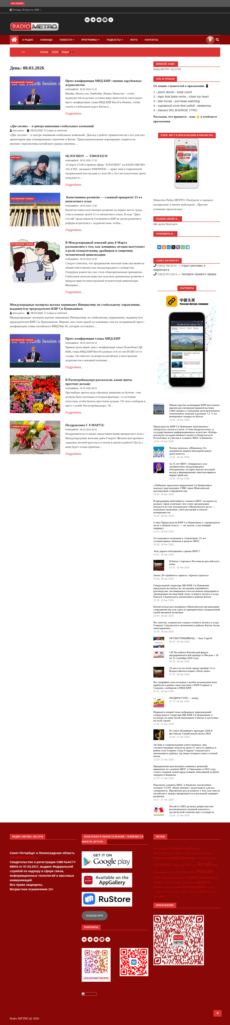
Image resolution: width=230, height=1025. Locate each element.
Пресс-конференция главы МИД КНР (92, 338)
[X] (173, 247)
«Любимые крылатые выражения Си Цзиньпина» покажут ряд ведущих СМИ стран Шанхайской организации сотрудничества (182, 488)
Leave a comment (57, 130)
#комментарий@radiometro (174, 858)
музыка (176, 887)
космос (157, 887)
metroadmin (71, 89)
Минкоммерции (160, 872)
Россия (205, 871)
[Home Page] (14, 40)
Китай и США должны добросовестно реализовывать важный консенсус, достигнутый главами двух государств (191, 809)
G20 (213, 858)
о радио (27, 39)
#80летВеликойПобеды (185, 848)
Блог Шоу (15, 157)
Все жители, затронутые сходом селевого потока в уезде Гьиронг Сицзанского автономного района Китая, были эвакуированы (186, 625)
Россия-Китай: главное (22, 82)
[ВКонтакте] (159, 247)
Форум (173, 877)
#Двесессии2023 (183, 853)
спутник (174, 891)
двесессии (203, 882)
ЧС (186, 878)
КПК (188, 864)
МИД (214, 865)
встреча (167, 882)
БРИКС (166, 864)
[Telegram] (188, 247)
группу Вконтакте (168, 224)
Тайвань (165, 878)
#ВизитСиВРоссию (163, 853)
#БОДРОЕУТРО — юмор (183, 698)
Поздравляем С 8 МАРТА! (84, 425)
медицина (167, 887)
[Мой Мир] (169, 247)
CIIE (198, 858)
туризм (202, 891)
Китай (204, 864)
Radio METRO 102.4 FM (167, 69)
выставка (176, 882)
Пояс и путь (188, 871)
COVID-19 (206, 858)
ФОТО (134, 39)
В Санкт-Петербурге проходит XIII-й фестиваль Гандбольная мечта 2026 (190, 732)
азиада (157, 882)
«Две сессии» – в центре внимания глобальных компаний (52, 126)
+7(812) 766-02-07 (166, 265)
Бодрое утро (179, 865)
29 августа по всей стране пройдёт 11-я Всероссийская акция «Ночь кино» (192, 669)
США (156, 877)
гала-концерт (188, 882)
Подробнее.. (74, 113)
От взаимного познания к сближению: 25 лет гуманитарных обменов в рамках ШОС (179, 539)
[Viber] (178, 247)
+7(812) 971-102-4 (166, 274)
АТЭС (156, 864)
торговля (193, 892)
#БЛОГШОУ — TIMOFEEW (86, 156)
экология (211, 892)
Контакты (151, 39)
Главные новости (20, 381)
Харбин (181, 878)
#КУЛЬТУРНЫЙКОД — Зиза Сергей (190, 638)
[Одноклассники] (164, 247)
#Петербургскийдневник (202, 853)
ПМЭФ (177, 872)
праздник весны (194, 887)
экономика (159, 896)
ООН (171, 872)
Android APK (94, 915)
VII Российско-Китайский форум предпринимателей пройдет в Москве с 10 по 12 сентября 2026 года (193, 655)
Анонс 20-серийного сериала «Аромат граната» (181, 575)
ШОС (193, 877)
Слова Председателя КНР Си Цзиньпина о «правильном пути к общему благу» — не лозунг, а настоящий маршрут (186, 525)
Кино (194, 865)
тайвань (183, 891)
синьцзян (211, 887)
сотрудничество (161, 891)
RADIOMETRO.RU (23, 857)
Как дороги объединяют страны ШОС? (176, 551)
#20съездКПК (161, 848)
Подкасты (114, 39)
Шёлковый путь (208, 877)
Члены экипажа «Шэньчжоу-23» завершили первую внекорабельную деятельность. (190, 451)
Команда (46, 39)
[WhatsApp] (183, 247)
